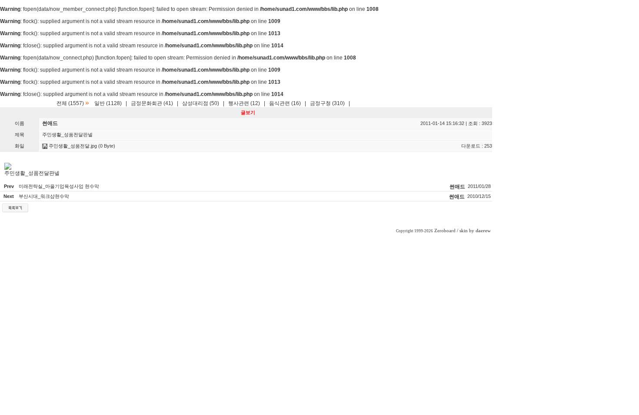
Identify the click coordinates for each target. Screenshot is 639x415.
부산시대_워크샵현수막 (44, 196)
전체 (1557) (70, 103)
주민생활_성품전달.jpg (72, 145)
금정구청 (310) (327, 103)
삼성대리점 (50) (200, 103)
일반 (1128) (108, 103)
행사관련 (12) (244, 103)
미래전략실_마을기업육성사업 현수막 (59, 186)
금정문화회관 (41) (152, 103)
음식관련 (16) (285, 103)
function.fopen (136, 9)
